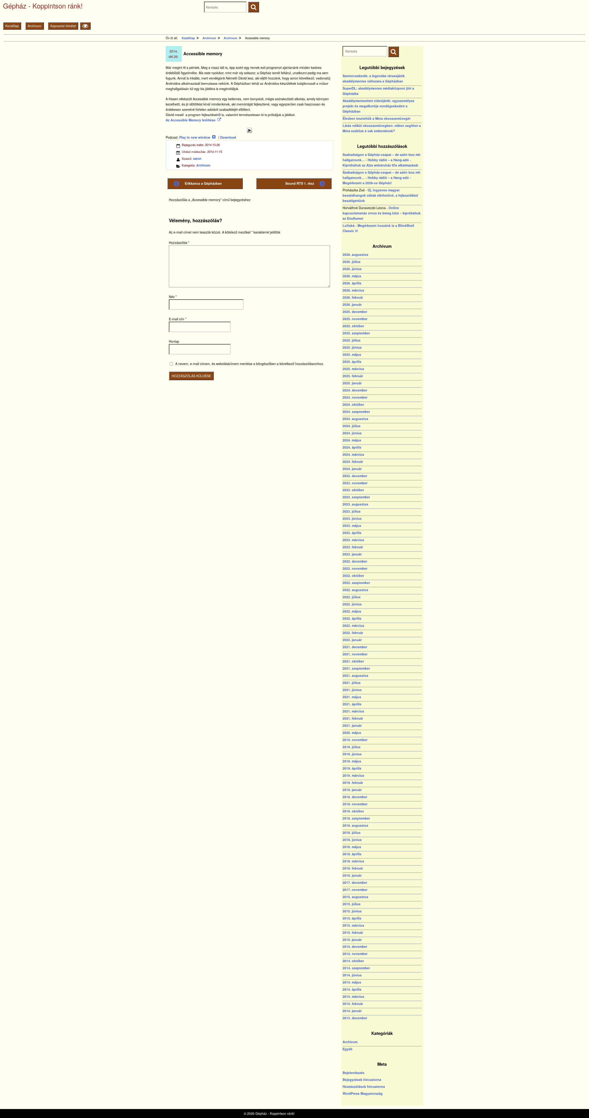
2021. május (352, 697)
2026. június (352, 268)
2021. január (352, 725)
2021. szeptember (356, 668)
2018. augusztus (355, 825)
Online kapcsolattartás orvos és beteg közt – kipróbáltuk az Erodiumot (382, 213)
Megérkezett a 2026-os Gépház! (367, 183)
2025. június (352, 347)
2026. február (353, 297)
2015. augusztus (355, 896)
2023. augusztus (355, 504)
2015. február (353, 932)
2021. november (355, 654)
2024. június (352, 433)
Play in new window (194, 137)
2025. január (352, 383)
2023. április (352, 532)
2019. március (353, 775)
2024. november (355, 397)
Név (173, 296)
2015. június (352, 911)
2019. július (352, 746)
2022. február (353, 632)
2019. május (352, 761)
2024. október (353, 404)
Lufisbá (349, 225)
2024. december (355, 390)
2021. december (355, 647)
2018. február (353, 868)
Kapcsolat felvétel (63, 25)
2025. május (352, 354)
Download (228, 137)
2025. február (353, 376)
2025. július (352, 340)
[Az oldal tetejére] (577, 1106)
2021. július (352, 682)
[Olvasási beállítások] (85, 26)
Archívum (34, 25)
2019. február (353, 782)
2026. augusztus (355, 254)
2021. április (352, 704)
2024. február (353, 461)
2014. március (353, 996)
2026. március (353, 290)
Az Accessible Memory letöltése (191, 120)
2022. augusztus (355, 589)
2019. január (352, 789)
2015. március (353, 925)
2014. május (352, 982)
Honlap (174, 341)
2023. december (355, 475)
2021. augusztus (355, 675)
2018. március (353, 861)
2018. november (355, 804)
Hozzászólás (179, 242)
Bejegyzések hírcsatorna (362, 1079)
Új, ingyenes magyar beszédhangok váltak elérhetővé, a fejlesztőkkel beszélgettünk (380, 195)
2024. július (352, 425)
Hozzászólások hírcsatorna (364, 1086)
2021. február (353, 718)
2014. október (353, 960)
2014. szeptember (356, 968)
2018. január (352, 875)
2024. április (352, 447)
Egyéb (347, 1049)
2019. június (352, 754)
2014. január (352, 1010)
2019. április (352, 768)
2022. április (352, 618)
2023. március (353, 539)
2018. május (352, 846)
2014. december (355, 946)
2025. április (352, 361)
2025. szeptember (356, 333)
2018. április (352, 854)
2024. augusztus (355, 418)
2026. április (352, 283)
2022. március (353, 625)
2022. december (355, 561)
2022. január (352, 639)
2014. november (355, 953)
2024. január (352, 468)
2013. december (355, 1018)
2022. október (353, 575)
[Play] (249, 130)
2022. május (352, 611)
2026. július (352, 261)
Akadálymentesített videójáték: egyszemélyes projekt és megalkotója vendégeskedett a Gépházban (378, 106)
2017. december (355, 882)
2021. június (352, 689)
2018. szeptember (356, 818)
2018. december (355, 796)
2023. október (353, 489)
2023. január (352, 554)
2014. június (352, 975)
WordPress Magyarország (363, 1093)
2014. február (353, 1003)
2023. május (352, 525)
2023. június (352, 518)
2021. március (353, 711)
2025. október (353, 326)
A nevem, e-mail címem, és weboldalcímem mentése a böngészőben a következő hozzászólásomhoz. (249, 363)
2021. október (353, 661)
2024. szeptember (356, 411)
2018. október (353, 811)
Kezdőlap (12, 25)
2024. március (353, 454)
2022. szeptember (356, 582)
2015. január (352, 939)
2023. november (355, 483)
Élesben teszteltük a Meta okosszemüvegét (376, 118)
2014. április (352, 989)
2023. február (353, 547)
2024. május (352, 440)
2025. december (355, 311)
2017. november (355, 889)
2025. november (355, 318)
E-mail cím (177, 319)
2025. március (353, 368)
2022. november (355, 568)
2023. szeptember (356, 497)
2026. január (352, 304)
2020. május (352, 732)
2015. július (352, 904)
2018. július (352, 832)
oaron (197, 158)
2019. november (355, 739)
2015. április (352, 918)
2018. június (352, 839)
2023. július (352, 511)
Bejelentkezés (353, 1072)
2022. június (352, 604)
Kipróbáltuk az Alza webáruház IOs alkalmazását (380, 165)
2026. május (352, 276)
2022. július (352, 597)
